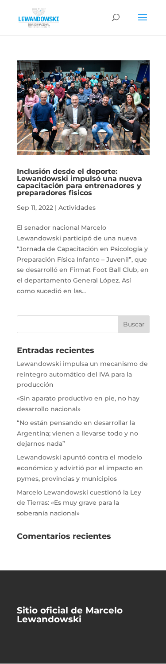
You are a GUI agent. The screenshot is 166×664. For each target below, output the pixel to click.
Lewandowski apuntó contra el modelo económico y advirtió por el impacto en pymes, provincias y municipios (80, 468)
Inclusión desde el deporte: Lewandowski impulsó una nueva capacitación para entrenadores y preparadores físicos (79, 182)
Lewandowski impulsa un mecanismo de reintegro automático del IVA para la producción (82, 374)
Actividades (77, 208)
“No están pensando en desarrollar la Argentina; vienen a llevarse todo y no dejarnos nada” (77, 433)
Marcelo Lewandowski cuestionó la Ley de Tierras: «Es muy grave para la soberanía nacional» (79, 503)
